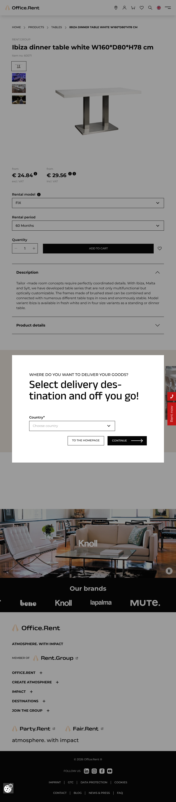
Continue (119, 440)
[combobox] (72, 426)
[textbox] (72, 426)
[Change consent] (8, 788)
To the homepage (86, 440)
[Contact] (171, 396)
